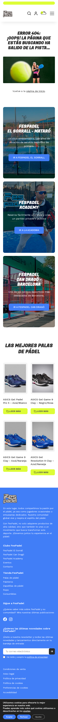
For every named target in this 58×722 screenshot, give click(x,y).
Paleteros (8, 582)
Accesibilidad (10, 692)
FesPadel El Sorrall (13, 550)
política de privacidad (37, 657)
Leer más (15, 411)
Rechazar (24, 717)
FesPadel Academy (13, 558)
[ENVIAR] (52, 651)
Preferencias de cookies (15, 687)
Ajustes (38, 717)
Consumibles (9, 594)
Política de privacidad (14, 678)
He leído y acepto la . (27, 657)
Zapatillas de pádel (13, 586)
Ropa (6, 590)
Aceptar (9, 717)
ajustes (26, 711)
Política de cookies (13, 683)
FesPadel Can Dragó (13, 554)
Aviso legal (8, 674)
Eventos (7, 562)
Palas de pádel (11, 578)
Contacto (8, 566)
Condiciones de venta (14, 669)
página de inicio (35, 91)
